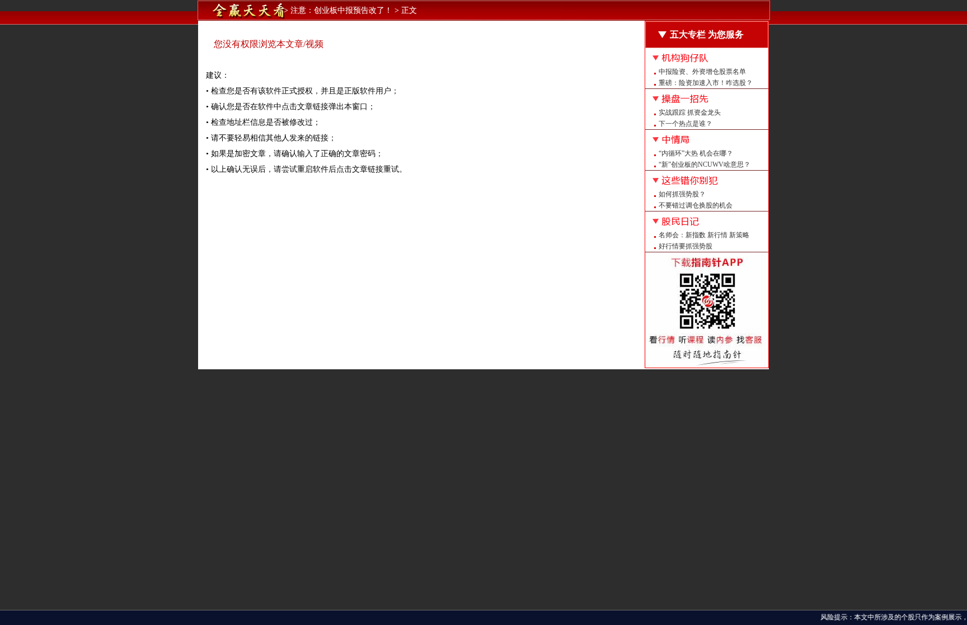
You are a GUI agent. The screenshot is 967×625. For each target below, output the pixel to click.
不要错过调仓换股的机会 (696, 205)
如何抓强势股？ (682, 194)
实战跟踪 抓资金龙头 (690, 112)
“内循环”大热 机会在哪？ (696, 153)
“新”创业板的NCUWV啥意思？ (704, 164)
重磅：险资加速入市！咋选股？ (706, 83)
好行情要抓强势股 (685, 246)
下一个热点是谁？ (685, 124)
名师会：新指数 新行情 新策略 (704, 235)
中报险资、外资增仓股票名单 (702, 72)
